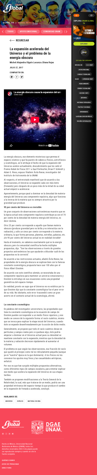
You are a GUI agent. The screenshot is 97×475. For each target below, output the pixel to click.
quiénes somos (8, 460)
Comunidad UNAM (51, 31)
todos (10, 31)
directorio (6, 468)
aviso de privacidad (10, 464)
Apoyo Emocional (28, 31)
